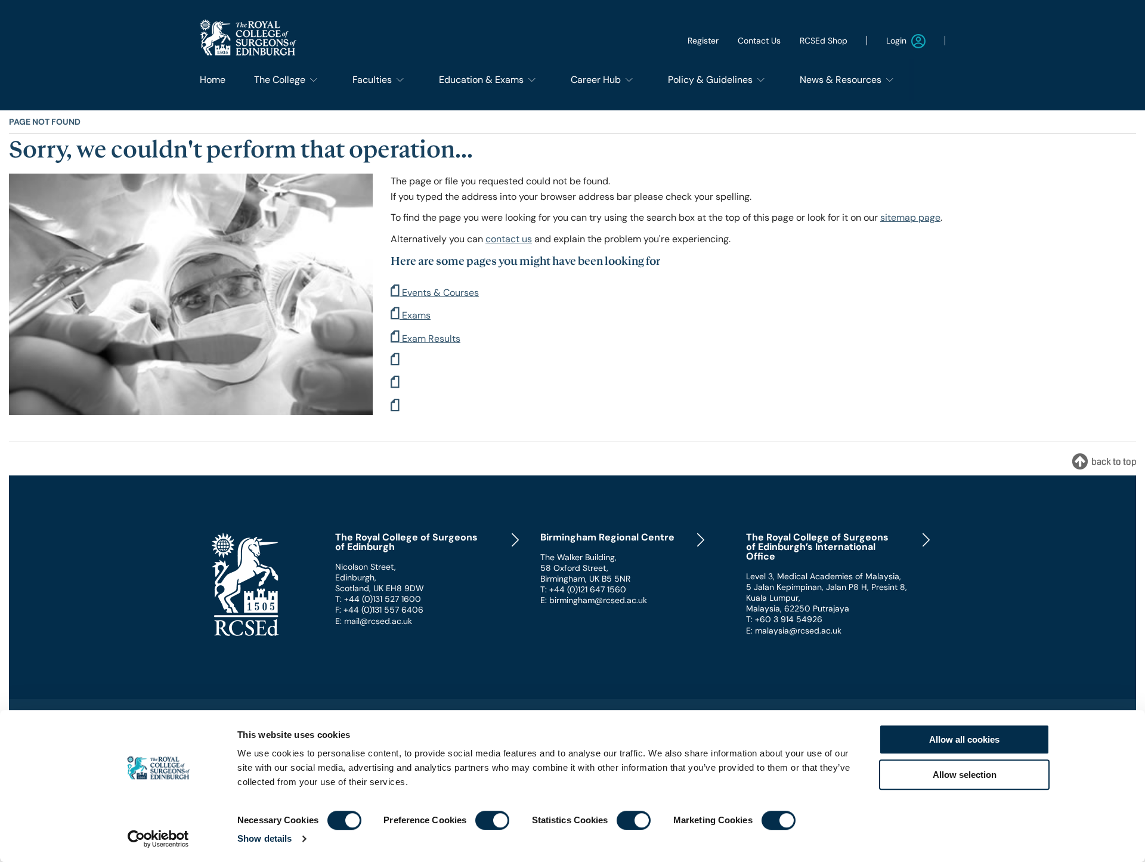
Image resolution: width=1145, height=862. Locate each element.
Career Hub (596, 79)
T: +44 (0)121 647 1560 (583, 589)
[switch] (492, 820)
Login (896, 40)
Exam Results (430, 338)
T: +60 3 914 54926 (784, 619)
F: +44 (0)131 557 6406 (379, 609)
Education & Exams (481, 79)
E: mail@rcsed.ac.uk (373, 621)
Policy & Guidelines (710, 79)
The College (279, 79)
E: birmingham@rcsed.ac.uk (593, 600)
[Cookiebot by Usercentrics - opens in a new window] (158, 839)
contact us (508, 239)
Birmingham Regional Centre (607, 537)
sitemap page (910, 217)
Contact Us (759, 40)
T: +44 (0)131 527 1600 (378, 599)
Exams (415, 315)
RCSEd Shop (823, 40)
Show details (264, 838)
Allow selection (965, 775)
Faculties (372, 79)
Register (703, 40)
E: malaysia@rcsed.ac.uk (793, 630)
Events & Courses (439, 292)
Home (212, 79)
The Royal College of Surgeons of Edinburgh (406, 542)
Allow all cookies (964, 739)
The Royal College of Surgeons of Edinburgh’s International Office (817, 547)
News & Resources (840, 79)
